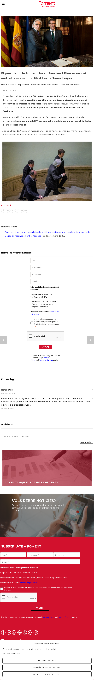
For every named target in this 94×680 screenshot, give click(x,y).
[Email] (26, 211)
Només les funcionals (47, 667)
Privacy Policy (48, 617)
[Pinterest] (12, 211)
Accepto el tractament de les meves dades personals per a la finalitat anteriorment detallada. (46, 321)
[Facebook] (3, 211)
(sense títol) (7, 390)
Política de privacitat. (28, 582)
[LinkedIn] (22, 211)
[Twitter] (8, 211)
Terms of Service (46, 360)
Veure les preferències (47, 674)
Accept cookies (47, 661)
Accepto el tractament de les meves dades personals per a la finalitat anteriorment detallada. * (38, 588)
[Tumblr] (17, 211)
